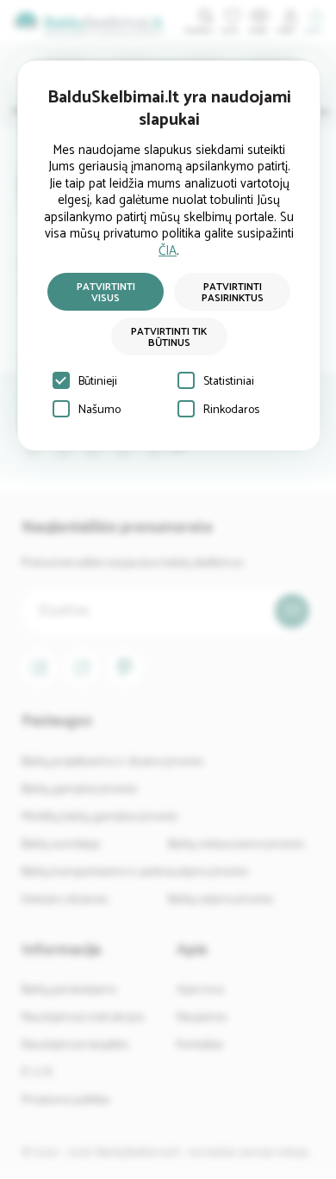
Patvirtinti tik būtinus (169, 337)
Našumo (99, 410)
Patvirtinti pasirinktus (233, 292)
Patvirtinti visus (106, 292)
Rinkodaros (231, 410)
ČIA (168, 251)
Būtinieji (97, 382)
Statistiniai (228, 382)
